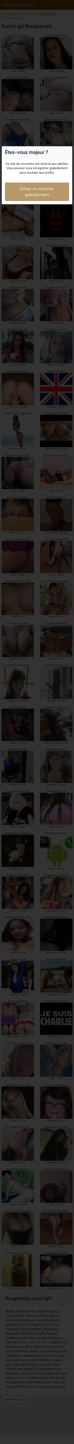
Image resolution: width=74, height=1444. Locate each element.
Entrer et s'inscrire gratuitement (37, 191)
